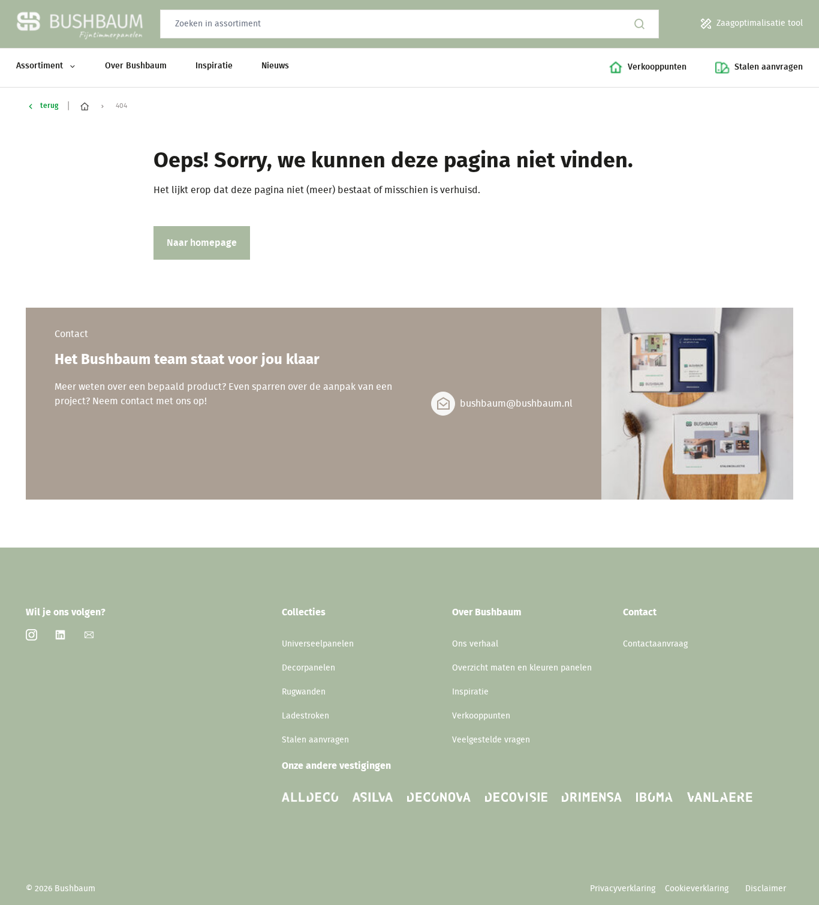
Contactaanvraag (655, 644)
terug (49, 105)
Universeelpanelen (318, 644)
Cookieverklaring (698, 889)
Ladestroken (305, 716)
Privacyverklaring (622, 889)
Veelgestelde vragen (491, 740)
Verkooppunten (481, 716)
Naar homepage (202, 243)
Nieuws (275, 66)
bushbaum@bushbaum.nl (516, 403)
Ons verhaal (475, 644)
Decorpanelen (308, 668)
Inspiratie (214, 66)
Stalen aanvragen (315, 740)
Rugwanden (304, 692)
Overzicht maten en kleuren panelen (522, 668)
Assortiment (39, 66)
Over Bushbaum (136, 66)
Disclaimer (765, 889)
